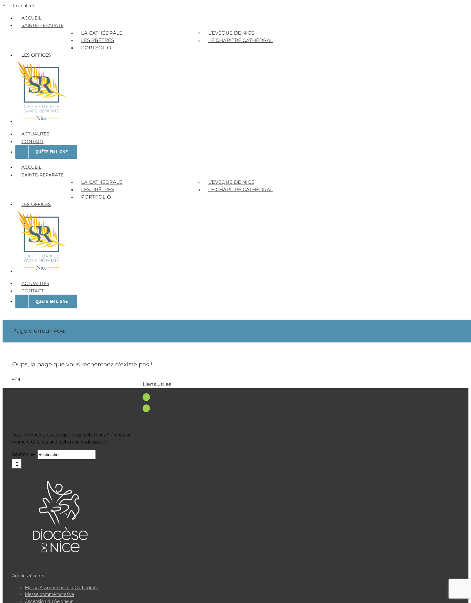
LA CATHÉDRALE (101, 33)
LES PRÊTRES (97, 40)
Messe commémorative (49, 594)
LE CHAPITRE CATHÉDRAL (240, 40)
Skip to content (18, 5)
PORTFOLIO (96, 48)
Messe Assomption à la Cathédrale (61, 587)
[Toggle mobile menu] (4, 316)
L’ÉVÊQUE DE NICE (231, 33)
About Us (163, 396)
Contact (161, 408)
